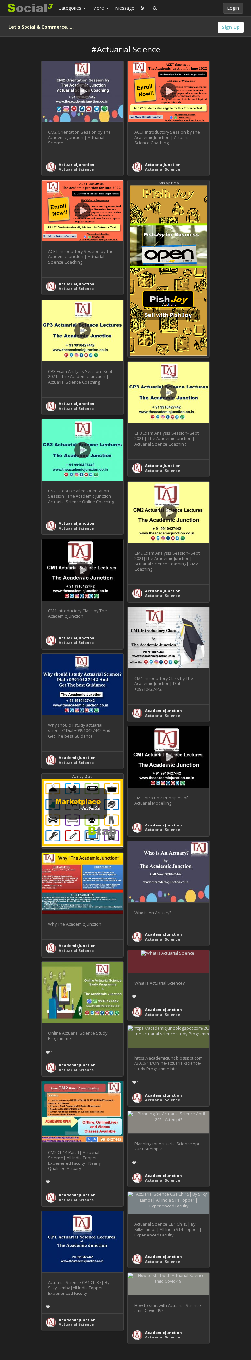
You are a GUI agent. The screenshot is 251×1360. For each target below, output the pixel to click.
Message (124, 8)
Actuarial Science (76, 169)
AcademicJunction (163, 710)
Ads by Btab (169, 182)
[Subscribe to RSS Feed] (143, 8)
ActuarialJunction (76, 164)
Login (233, 8)
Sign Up (231, 27)
